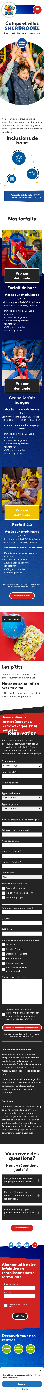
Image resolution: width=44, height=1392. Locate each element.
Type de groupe (10, 804)
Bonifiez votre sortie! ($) (14, 884)
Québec (7, 1349)
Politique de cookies (22, 1389)
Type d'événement (11, 793)
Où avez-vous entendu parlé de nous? (21, 940)
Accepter (22, 1384)
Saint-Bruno (30, 1349)
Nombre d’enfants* (11, 852)
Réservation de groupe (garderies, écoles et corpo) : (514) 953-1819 (20, 723)
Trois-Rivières (18, 1349)
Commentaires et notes (13, 977)
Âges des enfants (10, 841)
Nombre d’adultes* (11, 862)
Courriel (6, 919)
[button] (40, 1370)
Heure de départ (10, 783)
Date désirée (8, 761)
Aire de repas (9, 873)
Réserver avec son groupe (22, 42)
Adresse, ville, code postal (15, 830)
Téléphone (7, 929)
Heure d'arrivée (9, 772)
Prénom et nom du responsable (18, 908)
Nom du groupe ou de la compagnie (20, 820)
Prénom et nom (11, 1284)
